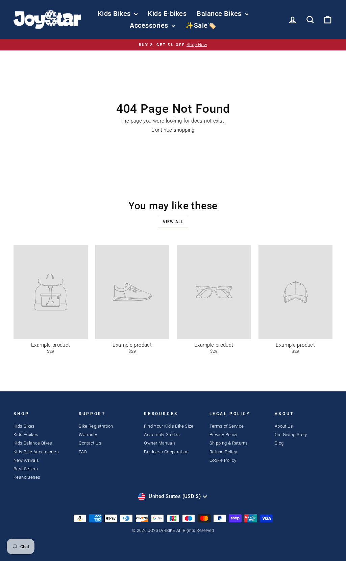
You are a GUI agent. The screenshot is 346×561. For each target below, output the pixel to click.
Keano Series (27, 477)
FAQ (83, 451)
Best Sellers (26, 468)
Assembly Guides (162, 434)
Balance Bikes (220, 13)
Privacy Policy (223, 434)
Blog (279, 443)
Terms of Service (226, 426)
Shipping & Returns (228, 443)
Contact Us (90, 443)
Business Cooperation (166, 451)
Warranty (88, 434)
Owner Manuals (160, 443)
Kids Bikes (115, 13)
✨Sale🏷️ (200, 25)
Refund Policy (223, 451)
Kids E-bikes (167, 13)
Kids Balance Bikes (33, 443)
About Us (284, 426)
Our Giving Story (291, 434)
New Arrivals (26, 460)
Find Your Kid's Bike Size (168, 426)
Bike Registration (96, 426)
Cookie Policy (223, 460)
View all (173, 221)
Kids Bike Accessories (36, 451)
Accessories (150, 25)
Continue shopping (172, 130)
